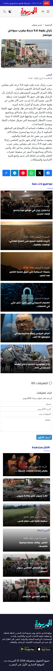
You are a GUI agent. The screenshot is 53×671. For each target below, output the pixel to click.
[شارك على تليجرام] (15, 173)
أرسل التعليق (44, 437)
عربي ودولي (37, 24)
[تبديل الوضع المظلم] (10, 11)
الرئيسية (48, 24)
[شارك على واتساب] (31, 173)
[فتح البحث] (4, 11)
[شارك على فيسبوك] (48, 173)
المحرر (49, 74)
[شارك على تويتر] (40, 173)
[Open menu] (48, 11)
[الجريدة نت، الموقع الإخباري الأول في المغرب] (28, 11)
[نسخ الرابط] (6, 173)
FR (43, 11)
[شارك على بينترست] (23, 173)
